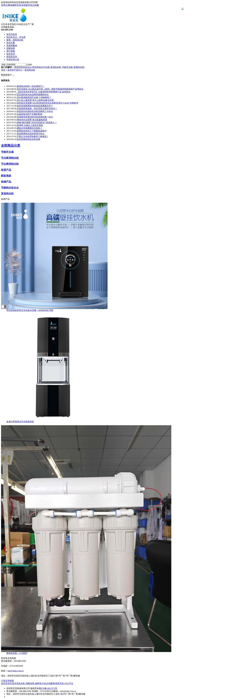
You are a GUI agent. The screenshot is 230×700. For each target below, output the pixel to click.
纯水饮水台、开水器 (16, 37)
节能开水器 (67, 67)
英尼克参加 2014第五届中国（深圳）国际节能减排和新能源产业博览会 (49, 89)
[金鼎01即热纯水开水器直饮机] (54, 419)
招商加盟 (10, 48)
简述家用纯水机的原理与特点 (30, 134)
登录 (3, 5)
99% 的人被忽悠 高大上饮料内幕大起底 (35, 100)
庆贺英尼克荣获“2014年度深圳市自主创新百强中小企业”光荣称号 (47, 103)
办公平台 (69, 683)
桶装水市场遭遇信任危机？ (29, 128)
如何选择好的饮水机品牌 (28, 139)
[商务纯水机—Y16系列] (86, 651)
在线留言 (25, 5)
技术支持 (10, 54)
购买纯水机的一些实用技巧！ (30, 86)
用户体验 (10, 51)
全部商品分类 (10, 145)
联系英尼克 (11, 57)
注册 (8, 5)
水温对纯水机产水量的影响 (29, 114)
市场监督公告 (12, 59)
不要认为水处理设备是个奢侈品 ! (32, 136)
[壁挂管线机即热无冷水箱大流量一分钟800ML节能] (54, 308)
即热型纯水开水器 (40, 67)
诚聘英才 (39, 683)
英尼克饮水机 (18, 683)
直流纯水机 (55, 67)
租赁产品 (6, 169)
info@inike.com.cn (15, 671)
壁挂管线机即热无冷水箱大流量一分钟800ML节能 (29, 310)
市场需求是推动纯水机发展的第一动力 (34, 117)
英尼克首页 (11, 34)
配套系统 (6, 175)
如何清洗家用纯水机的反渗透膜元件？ (34, 106)
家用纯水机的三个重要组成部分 (31, 131)
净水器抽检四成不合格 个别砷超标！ (33, 97)
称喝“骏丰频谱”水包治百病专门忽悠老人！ (36, 122)
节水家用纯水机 (10, 157)
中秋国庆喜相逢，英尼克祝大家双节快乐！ (36, 108)
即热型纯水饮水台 (22, 67)
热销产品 (6, 181)
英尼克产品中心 (14, 70)
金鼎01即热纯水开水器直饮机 (20, 421)
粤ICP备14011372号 (48, 688)
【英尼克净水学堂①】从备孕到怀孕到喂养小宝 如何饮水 (43, 92)
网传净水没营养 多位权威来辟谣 (31, 120)
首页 (3, 70)
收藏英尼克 (15, 5)
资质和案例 (11, 45)
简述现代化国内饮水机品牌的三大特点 (34, 111)
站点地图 (34, 5)
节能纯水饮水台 (10, 187)
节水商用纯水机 (10, 163)
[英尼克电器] (15, 22)
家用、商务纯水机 (14, 40)
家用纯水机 (78, 67)
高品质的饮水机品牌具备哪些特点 (32, 94)
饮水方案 (10, 43)
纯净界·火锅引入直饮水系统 (29, 125)
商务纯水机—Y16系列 (16, 653)
